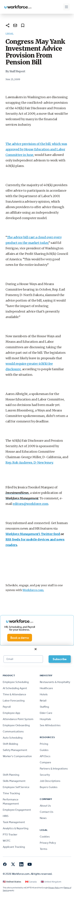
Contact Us (46, 811)
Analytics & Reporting (15, 828)
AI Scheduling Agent (15, 688)
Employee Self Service (16, 787)
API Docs (45, 756)
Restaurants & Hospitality (55, 682)
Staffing (44, 706)
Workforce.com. (33, 590)
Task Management (14, 822)
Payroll (6, 706)
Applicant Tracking (14, 846)
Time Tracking (11, 793)
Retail (43, 700)
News (43, 818)
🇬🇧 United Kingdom (51, 881)
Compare (45, 762)
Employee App (11, 713)
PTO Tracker (10, 834)
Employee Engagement (17, 809)
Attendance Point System (18, 719)
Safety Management (15, 750)
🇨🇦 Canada (31, 881)
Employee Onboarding (16, 725)
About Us (45, 805)
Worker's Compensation (17, 756)
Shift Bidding (10, 743)
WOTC (6, 840)
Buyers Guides (48, 787)
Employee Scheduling (16, 682)
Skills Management (14, 781)
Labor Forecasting (14, 700)
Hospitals (45, 719)
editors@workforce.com (30, 504)
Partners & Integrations (54, 768)
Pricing (44, 743)
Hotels (44, 694)
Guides (44, 750)
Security (45, 774)
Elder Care (46, 713)
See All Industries (50, 725)
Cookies (45, 836)
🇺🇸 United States (12, 881)
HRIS (5, 816)
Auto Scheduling (13, 737)
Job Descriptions (50, 781)
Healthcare (46, 688)
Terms (43, 849)
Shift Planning (11, 774)
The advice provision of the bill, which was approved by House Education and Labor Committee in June (36, 149)
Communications (13, 731)
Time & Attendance (14, 694)
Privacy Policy (48, 842)
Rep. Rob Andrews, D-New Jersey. (29, 463)
